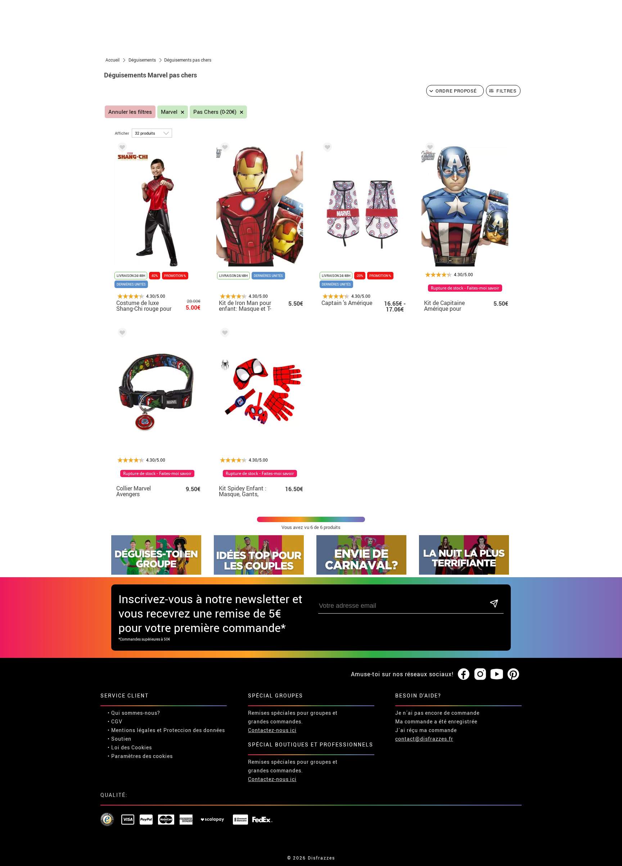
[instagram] (480, 674)
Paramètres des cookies (142, 756)
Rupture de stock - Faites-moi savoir (465, 288)
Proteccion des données (194, 730)
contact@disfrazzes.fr (424, 738)
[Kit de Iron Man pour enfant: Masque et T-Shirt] (223, 148)
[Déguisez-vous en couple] (259, 572)
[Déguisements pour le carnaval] (361, 572)
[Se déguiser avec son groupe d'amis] (156, 572)
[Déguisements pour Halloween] (464, 572)
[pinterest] (513, 674)
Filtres (506, 91)
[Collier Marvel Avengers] (121, 334)
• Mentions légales (132, 730)
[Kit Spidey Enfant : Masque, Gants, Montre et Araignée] (223, 334)
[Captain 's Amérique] (326, 148)
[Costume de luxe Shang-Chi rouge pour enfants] (121, 148)
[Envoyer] (494, 604)
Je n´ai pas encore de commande (437, 712)
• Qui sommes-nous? (134, 712)
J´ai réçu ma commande (426, 730)
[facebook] (463, 674)
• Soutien (119, 738)
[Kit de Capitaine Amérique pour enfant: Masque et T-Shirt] (428, 148)
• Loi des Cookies (130, 747)
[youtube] (497, 674)
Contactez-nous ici (272, 730)
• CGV (115, 721)
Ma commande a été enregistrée (436, 721)
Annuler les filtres (130, 112)
